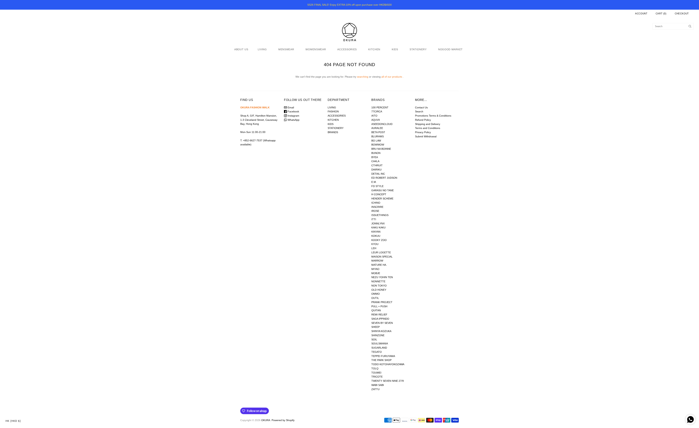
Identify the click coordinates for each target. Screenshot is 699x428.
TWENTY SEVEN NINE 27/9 (387, 380)
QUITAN (376, 310)
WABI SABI (377, 385)
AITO (374, 115)
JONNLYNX (378, 223)
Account (641, 13)
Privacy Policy (423, 132)
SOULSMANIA (379, 343)
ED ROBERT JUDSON (384, 177)
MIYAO (375, 269)
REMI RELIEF (379, 314)
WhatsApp (293, 119)
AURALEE (377, 128)
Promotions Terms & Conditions (433, 115)
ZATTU (375, 389)
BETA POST (378, 132)
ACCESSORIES (347, 49)
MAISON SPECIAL (382, 256)
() (661, 13)
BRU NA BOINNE (381, 148)
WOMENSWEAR (315, 49)
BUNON (375, 153)
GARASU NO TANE (382, 190)
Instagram (293, 115)
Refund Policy (423, 119)
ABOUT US (241, 49)
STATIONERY (418, 49)
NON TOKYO (379, 285)
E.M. (374, 181)
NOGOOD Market (450, 49)
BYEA (374, 157)
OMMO (375, 293)
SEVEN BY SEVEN (382, 322)
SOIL (374, 339)
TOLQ (374, 368)
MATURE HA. (379, 264)
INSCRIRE (377, 206)
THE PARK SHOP (381, 360)
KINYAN (375, 231)
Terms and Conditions (427, 128)
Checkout (682, 13)
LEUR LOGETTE (381, 252)
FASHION (333, 111)
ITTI (373, 219)
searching (362, 76)
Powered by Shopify (283, 420)
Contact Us (421, 107)
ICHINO (375, 202)
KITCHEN (374, 49)
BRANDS (333, 132)
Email (290, 107)
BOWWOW (377, 144)
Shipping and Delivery (427, 124)
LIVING (262, 49)
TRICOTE (377, 376)
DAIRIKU (376, 169)
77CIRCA (376, 111)
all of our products (391, 76)
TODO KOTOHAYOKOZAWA (387, 364)
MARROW (377, 260)
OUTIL (375, 298)
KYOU (374, 244)
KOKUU (375, 235)
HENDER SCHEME (382, 198)
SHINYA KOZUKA (381, 331)
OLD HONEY (378, 289)
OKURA (265, 420)
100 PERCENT (379, 107)
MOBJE (375, 273)
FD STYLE (377, 186)
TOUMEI (376, 372)
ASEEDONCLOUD (381, 124)
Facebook (293, 111)
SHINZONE (377, 335)
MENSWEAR (286, 49)
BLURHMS (377, 136)
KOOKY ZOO (379, 240)
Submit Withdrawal (426, 136)
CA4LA (375, 161)
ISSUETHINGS (379, 215)
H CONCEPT (378, 194)
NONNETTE (378, 281)
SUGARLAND (379, 347)
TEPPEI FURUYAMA (383, 356)
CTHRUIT (377, 165)
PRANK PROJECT (381, 302)
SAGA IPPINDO (380, 318)
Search (419, 111)
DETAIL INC (378, 173)
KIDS (395, 49)
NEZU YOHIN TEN (382, 277)
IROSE (375, 210)
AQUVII (375, 119)
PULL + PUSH (379, 306)
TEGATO (376, 351)
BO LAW (376, 140)
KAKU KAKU (378, 227)
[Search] (690, 26)
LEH (373, 248)
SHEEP (375, 326)
